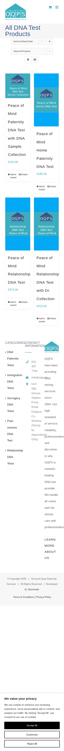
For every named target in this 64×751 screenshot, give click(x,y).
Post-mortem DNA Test (12, 430)
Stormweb (33, 589)
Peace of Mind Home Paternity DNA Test (45, 150)
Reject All (32, 743)
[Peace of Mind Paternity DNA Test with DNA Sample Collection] (17, 85)
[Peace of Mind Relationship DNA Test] (17, 224)
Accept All (32, 725)
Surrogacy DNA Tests (12, 405)
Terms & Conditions (24, 597)
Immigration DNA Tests (12, 382)
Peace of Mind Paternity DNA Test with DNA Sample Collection (17, 130)
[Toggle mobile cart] (50, 7)
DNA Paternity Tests (12, 359)
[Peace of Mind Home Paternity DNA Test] (46, 99)
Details (24, 174)
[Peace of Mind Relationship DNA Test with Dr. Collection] (46, 224)
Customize (32, 734)
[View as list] (35, 59)
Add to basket (13, 176)
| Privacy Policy (43, 597)
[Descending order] (49, 41)
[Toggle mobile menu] (57, 7)
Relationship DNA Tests (12, 457)
